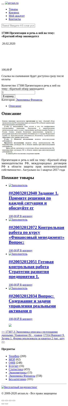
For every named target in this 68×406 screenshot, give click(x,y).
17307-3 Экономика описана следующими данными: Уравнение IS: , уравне (29, 333)
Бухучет (13, 365)
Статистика (16, 369)
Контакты (15, 19)
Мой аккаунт (17, 15)
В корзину (8, 96)
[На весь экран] (10, 400)
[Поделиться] (6, 400)
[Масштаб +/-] (13, 400)
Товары (13, 9)
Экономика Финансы (29, 99)
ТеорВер (14, 356)
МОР (12, 359)
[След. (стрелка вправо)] (6, 403)
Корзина (14, 12)
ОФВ (12, 362)
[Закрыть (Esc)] (2, 400)
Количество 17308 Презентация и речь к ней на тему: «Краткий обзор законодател (30, 87)
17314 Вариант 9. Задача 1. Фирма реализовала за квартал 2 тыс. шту (33, 338)
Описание (15, 105)
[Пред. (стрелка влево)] (2, 403)
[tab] (38, 106)
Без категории (17, 379)
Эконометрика (18, 372)
